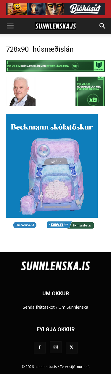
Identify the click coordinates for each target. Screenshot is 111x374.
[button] (10, 26)
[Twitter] (72, 348)
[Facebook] (40, 348)
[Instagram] (56, 347)
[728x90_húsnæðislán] (55, 70)
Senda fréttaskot (39, 307)
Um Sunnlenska (73, 307)
